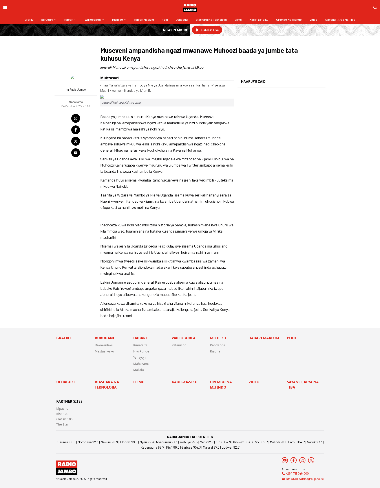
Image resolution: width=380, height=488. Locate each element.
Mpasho (62, 408)
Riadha (215, 351)
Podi (165, 19)
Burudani (47, 19)
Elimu (238, 19)
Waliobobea (93, 19)
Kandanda (217, 345)
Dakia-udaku (104, 345)
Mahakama (141, 363)
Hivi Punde (141, 351)
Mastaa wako (104, 351)
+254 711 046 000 (297, 473)
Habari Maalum (144, 19)
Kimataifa (140, 345)
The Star (62, 424)
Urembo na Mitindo (289, 19)
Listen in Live (210, 30)
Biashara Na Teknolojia (211, 19)
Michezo (117, 19)
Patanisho (179, 345)
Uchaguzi (182, 19)
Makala (138, 370)
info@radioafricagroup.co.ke (305, 479)
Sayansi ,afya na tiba (340, 19)
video (313, 19)
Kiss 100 (62, 414)
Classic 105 (64, 419)
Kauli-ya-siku (259, 19)
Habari (68, 19)
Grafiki (29, 19)
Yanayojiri (140, 357)
